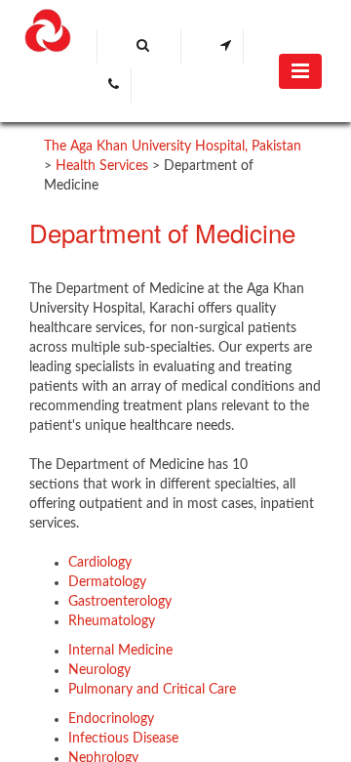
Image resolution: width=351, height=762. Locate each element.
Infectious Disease (123, 738)
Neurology (99, 670)
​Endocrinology (111, 719)
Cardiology (100, 563)
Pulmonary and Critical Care (152, 690)
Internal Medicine (120, 650)
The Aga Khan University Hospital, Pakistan (172, 146)
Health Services (102, 166)
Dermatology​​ (107, 582)
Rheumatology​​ (111, 621)
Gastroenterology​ (120, 602)
